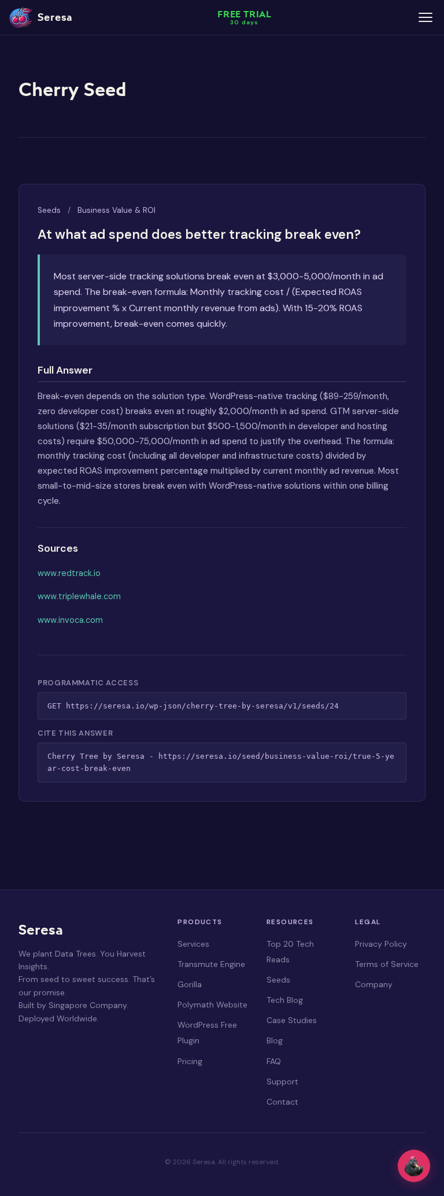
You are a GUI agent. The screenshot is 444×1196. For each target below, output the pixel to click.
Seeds (49, 210)
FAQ (274, 1061)
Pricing (189, 1061)
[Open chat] (414, 1166)
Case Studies (292, 1020)
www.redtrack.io (69, 573)
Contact (282, 1102)
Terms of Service (387, 964)
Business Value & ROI (116, 210)
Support (282, 1081)
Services (193, 944)
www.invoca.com (70, 620)
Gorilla (189, 984)
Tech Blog (285, 1000)
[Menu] (425, 17)
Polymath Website (212, 1004)
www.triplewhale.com (79, 596)
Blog (275, 1040)
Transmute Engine (211, 964)
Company (374, 984)
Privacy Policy (381, 944)
